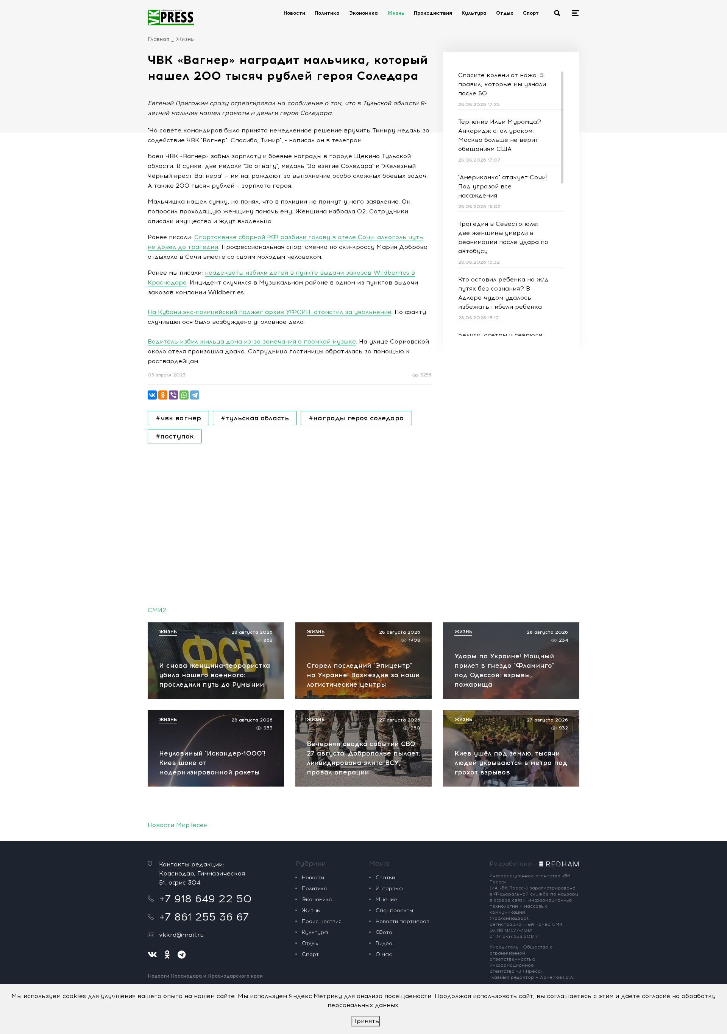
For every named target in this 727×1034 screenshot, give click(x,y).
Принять (365, 1021)
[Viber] (173, 395)
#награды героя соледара (356, 418)
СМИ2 (157, 610)
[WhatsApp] (184, 395)
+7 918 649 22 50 (205, 898)
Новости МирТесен (177, 825)
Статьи (385, 877)
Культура (474, 13)
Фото (384, 932)
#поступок (175, 436)
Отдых (504, 13)
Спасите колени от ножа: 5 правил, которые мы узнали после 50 (502, 84)
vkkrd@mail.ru (181, 934)
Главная (158, 39)
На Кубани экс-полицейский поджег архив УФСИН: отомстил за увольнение (269, 312)
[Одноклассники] (162, 395)
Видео (384, 943)
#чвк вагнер (178, 418)
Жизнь (395, 13)
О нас (384, 954)
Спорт (531, 13)
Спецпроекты (394, 910)
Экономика (363, 13)
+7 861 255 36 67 (204, 916)
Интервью (389, 888)
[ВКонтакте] (152, 395)
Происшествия (433, 13)
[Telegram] (194, 395)
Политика (327, 13)
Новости (294, 13)
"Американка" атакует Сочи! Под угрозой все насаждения (502, 186)
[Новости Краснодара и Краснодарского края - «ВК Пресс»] (171, 17)
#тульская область (255, 418)
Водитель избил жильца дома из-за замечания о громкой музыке (252, 341)
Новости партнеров (402, 921)
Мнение (386, 899)
